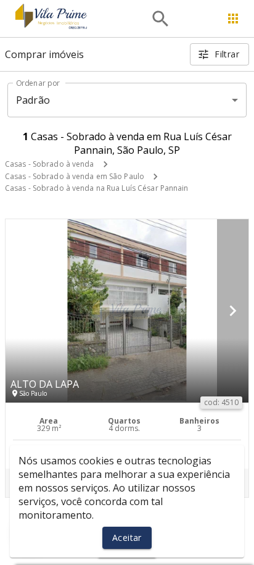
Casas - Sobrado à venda (49, 164)
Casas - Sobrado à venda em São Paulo (74, 176)
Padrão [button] (33, 100)
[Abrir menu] (233, 18)
